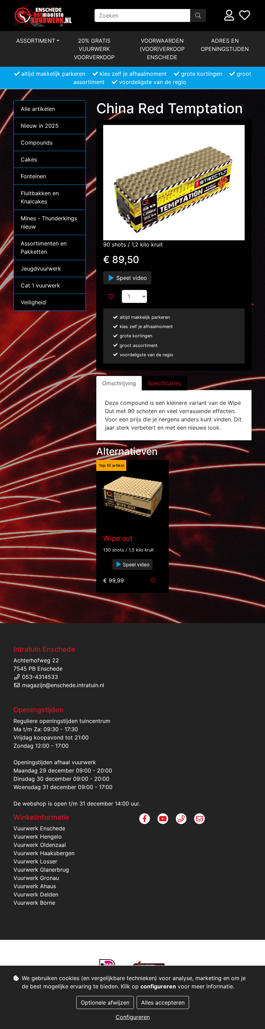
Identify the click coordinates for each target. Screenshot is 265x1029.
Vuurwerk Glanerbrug (41, 869)
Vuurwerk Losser (35, 861)
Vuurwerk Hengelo (37, 836)
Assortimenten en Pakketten (44, 247)
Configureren (133, 1017)
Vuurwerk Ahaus (34, 886)
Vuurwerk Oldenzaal (39, 844)
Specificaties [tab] (164, 383)
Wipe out (117, 538)
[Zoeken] (198, 15)
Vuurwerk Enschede (39, 828)
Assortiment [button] (35, 40)
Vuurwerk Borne (34, 902)
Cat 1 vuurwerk (40, 285)
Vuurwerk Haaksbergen (44, 853)
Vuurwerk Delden (35, 894)
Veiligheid (33, 302)
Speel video (131, 277)
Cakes (29, 159)
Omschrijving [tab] (119, 383)
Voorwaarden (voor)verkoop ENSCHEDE (162, 49)
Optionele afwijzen (105, 1002)
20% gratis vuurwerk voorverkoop (94, 49)
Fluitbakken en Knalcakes (40, 197)
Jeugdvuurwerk (41, 268)
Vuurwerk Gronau (36, 877)
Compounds (36, 142)
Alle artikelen (38, 108)
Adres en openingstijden (225, 44)
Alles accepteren (163, 1002)
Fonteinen (33, 176)
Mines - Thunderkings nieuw (49, 222)
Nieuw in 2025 (40, 125)
